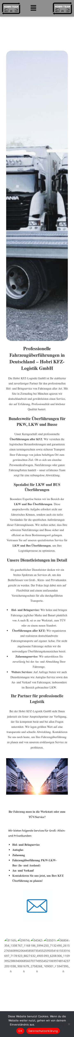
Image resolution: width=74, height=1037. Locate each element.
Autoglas (17, 850)
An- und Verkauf (23, 870)
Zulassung (18, 855)
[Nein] (69, 1024)
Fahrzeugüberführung (26, 860)
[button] (33, 8)
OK (20, 1030)
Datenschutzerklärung (50, 1024)
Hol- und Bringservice (26, 844)
